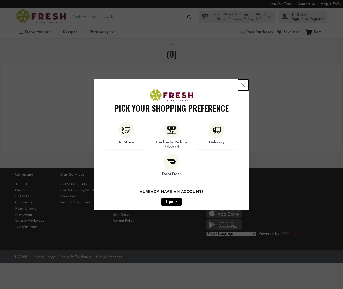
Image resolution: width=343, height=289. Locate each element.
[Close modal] (243, 85)
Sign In (171, 202)
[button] (126, 136)
